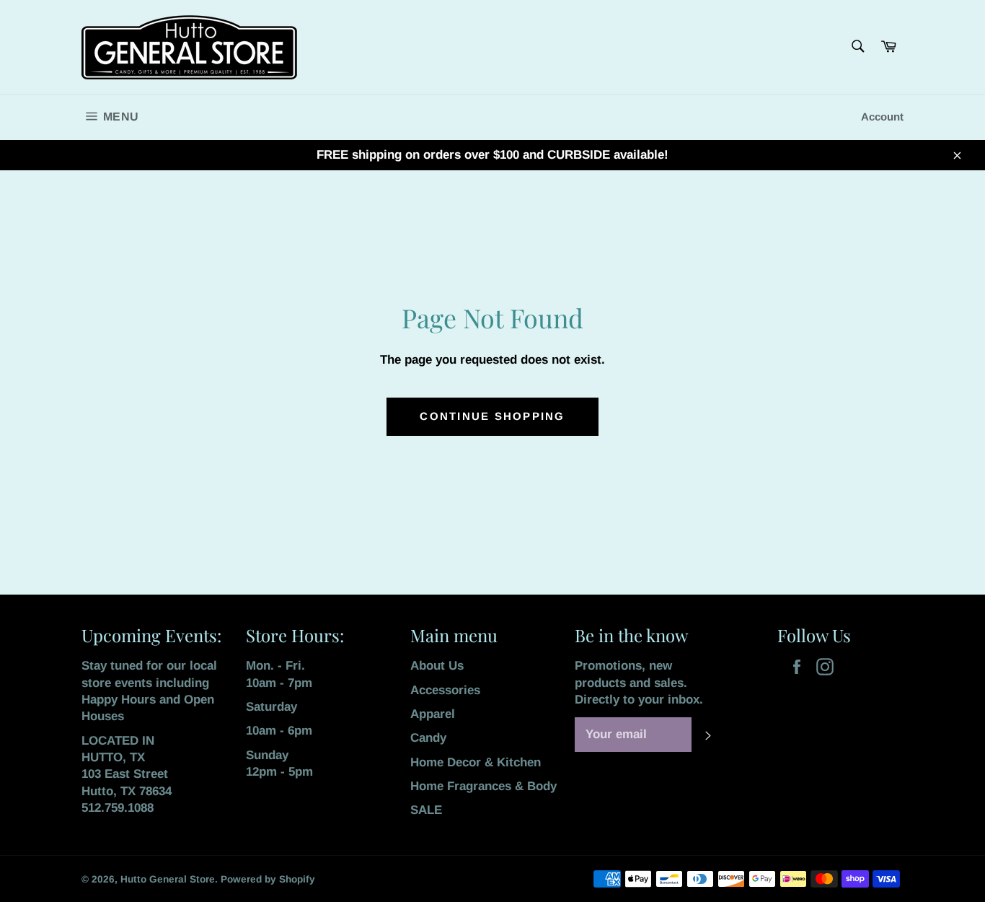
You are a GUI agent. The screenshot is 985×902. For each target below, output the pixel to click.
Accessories (445, 690)
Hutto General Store (167, 879)
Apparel (432, 714)
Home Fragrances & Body (483, 786)
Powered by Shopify (268, 879)
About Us (437, 666)
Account (882, 116)
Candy (428, 738)
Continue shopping (492, 416)
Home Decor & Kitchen (475, 762)
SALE (426, 810)
